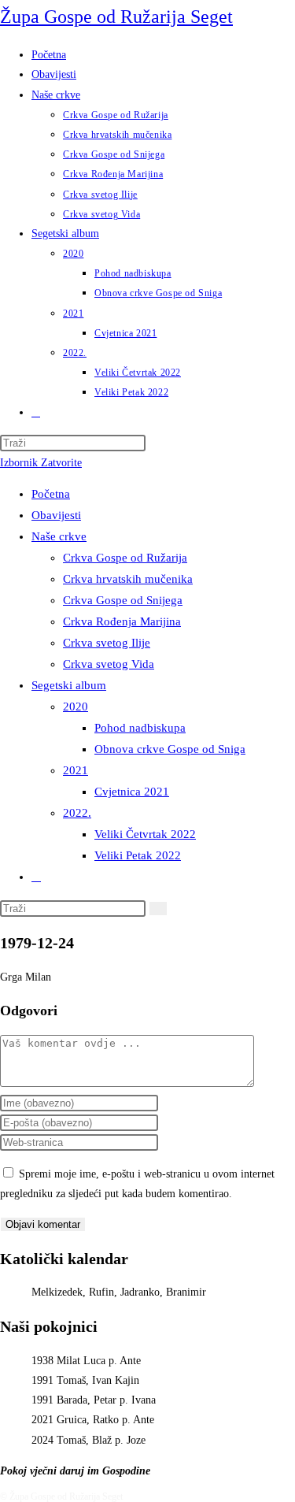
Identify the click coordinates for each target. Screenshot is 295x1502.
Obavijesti (56, 515)
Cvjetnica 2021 (131, 791)
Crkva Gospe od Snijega (123, 600)
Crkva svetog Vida (108, 664)
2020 (75, 706)
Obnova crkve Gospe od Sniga (169, 749)
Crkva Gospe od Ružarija (125, 557)
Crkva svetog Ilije (106, 642)
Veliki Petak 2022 (137, 855)
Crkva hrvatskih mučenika (128, 579)
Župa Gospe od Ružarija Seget (116, 16)
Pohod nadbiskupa (140, 727)
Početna (50, 494)
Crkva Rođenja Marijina (122, 621)
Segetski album (68, 685)
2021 (75, 770)
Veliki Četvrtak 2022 (145, 834)
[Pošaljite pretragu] (158, 908)
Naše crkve (59, 536)
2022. (77, 813)
